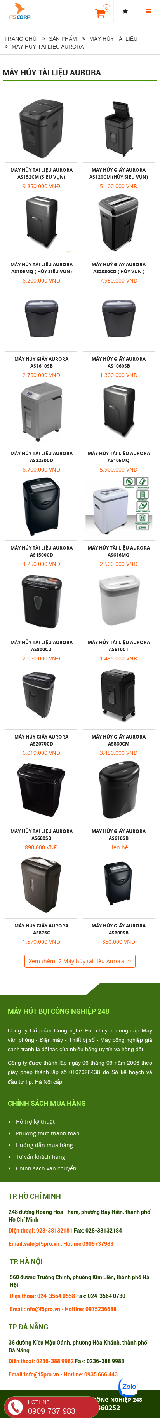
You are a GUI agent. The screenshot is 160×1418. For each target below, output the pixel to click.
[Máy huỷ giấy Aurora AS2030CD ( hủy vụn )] (119, 223)
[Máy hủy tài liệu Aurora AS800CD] (41, 601)
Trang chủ (20, 39)
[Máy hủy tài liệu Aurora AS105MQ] (119, 412)
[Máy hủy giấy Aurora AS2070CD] (41, 695)
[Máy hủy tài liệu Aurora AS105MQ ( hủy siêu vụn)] (41, 223)
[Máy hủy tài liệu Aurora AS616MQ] (119, 506)
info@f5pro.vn (42, 1309)
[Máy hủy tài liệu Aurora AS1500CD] (41, 506)
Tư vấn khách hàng (39, 1156)
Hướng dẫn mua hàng (43, 1145)
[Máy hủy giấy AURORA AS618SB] (119, 790)
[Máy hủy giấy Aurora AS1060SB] (119, 318)
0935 (90, 1374)
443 (113, 1374)
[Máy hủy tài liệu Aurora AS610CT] (119, 601)
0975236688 (101, 1309)
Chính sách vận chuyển (45, 1168)
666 (102, 1374)
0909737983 (97, 1244)
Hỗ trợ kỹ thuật (34, 1121)
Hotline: (74, 1309)
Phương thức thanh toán (47, 1133)
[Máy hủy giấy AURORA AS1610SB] (41, 318)
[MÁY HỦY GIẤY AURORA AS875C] (41, 884)
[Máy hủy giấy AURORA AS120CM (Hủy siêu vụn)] (119, 129)
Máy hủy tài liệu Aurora (52, 72)
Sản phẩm (63, 39)
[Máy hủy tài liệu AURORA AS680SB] (41, 790)
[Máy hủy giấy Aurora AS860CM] (119, 695)
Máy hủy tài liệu (113, 39)
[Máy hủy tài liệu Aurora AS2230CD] (41, 412)
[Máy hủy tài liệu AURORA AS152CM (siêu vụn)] (41, 129)
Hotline (72, 1244)
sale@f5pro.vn (41, 1244)
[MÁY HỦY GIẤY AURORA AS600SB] (119, 884)
